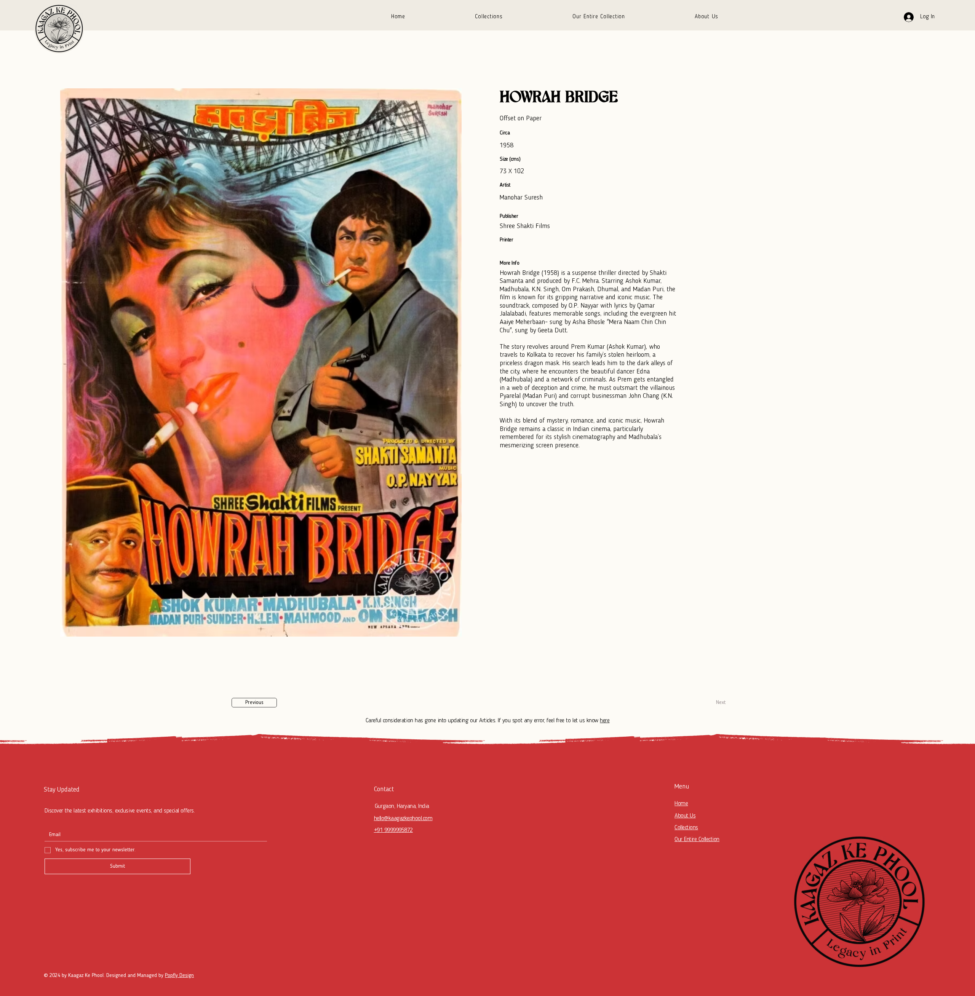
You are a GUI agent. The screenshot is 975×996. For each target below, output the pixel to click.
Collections (686, 828)
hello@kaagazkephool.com (403, 819)
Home (681, 804)
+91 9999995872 (393, 830)
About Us (685, 816)
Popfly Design (179, 975)
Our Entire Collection (697, 839)
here (604, 721)
